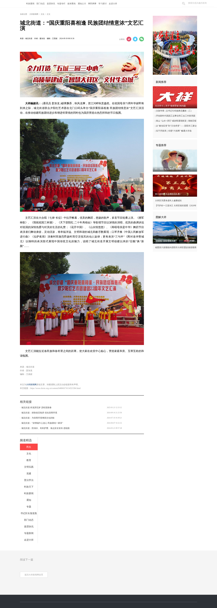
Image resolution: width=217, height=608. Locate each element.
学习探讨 (102, 4)
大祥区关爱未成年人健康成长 (168, 200)
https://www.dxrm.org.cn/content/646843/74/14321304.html (55, 388)
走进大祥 (113, 4)
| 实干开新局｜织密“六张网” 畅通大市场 (173, 131)
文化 (42, 14)
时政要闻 (30, 4)
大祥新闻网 (33, 14)
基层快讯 (51, 4)
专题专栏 (61, 4)
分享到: (122, 39)
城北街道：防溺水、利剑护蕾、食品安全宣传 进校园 (45, 428)
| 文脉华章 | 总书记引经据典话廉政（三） (174, 111)
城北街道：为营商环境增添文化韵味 (37, 418)
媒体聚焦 (71, 4)
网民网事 (92, 4)
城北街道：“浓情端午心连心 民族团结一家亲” (42, 423)
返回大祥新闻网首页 (34, 575)
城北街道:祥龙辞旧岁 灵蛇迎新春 (36, 407)
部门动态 (40, 4)
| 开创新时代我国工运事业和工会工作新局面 (175, 116)
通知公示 (82, 4)
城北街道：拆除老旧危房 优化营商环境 (39, 413)
